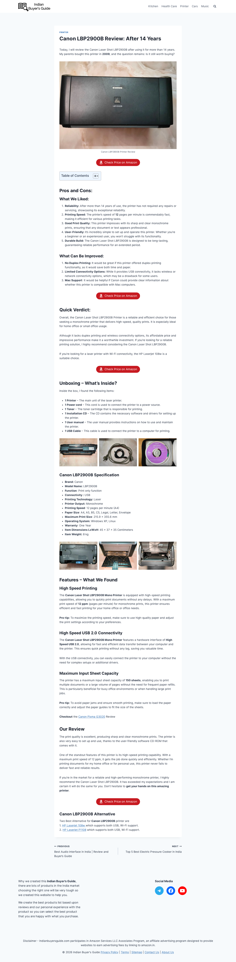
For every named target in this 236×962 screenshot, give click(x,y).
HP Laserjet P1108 (74, 829)
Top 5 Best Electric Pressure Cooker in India (154, 849)
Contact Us (152, 952)
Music (205, 6)
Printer (184, 6)
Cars (195, 6)
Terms (125, 952)
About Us (168, 952)
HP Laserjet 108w (74, 825)
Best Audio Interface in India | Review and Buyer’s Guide (81, 851)
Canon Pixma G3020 (91, 716)
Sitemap (136, 952)
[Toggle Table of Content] (94, 176)
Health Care (169, 6)
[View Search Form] (215, 6)
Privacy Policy (109, 952)
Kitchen (153, 6)
